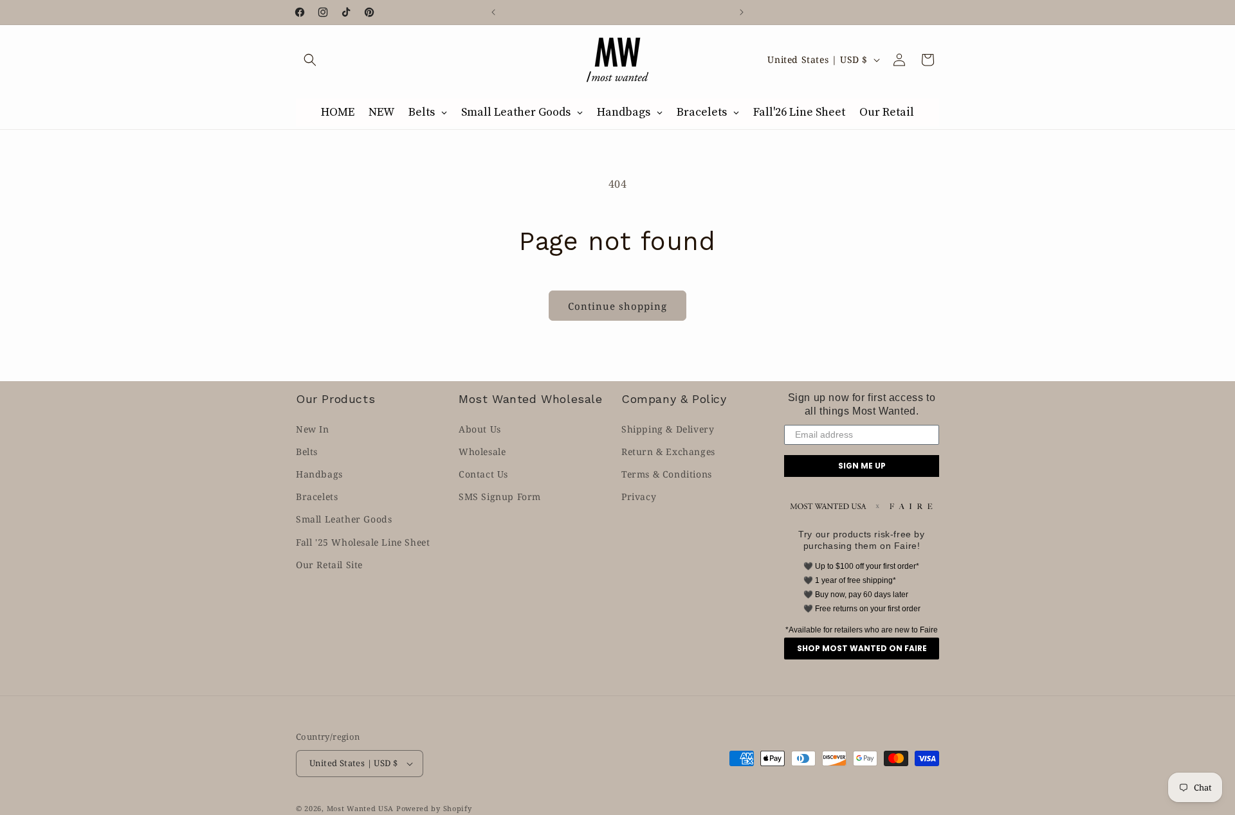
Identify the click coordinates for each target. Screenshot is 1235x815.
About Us (480, 429)
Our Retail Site (329, 565)
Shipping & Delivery (667, 429)
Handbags (319, 474)
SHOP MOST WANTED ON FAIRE (862, 648)
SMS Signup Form (500, 496)
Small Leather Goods (344, 519)
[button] (310, 60)
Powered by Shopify (434, 808)
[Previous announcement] (493, 12)
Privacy (638, 496)
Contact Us (483, 474)
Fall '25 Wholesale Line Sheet (363, 542)
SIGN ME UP (862, 465)
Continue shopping (617, 306)
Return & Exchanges (668, 451)
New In (312, 429)
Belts (307, 451)
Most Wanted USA (360, 808)
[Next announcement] (741, 12)
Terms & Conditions (666, 474)
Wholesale (482, 451)
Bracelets (317, 496)
